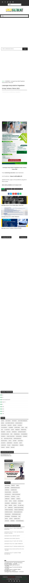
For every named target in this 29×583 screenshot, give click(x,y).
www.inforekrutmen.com (6, 455)
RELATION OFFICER (8, 438)
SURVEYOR (3, 445)
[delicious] (26, 1)
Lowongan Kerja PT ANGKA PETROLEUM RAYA (11, 228)
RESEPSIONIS (4, 440)
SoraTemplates (11, 577)
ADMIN (2, 420)
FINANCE (18, 498)
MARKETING (23, 429)
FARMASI (13, 498)
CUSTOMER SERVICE (10, 423)
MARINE (10, 505)
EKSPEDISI (7, 496)
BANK (17, 485)
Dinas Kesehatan (16, 494)
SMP (3, 411)
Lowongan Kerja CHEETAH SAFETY (12, 535)
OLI (5, 507)
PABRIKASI (10, 507)
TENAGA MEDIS (15, 445)
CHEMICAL (7, 489)
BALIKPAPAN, (5, 92)
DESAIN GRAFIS (19, 423)
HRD (26, 427)
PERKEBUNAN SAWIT (16, 514)
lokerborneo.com (23, 579)
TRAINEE (21, 445)
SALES (10, 440)
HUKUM (14, 500)
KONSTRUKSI (14, 503)
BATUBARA (7, 487)
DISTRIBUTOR (8, 494)
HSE (2, 429)
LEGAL (19, 503)
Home (3, 81)
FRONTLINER (17, 427)
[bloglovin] (16, 1)
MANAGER (18, 429)
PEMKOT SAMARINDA (19, 509)
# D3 (13, 189)
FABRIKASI (7, 498)
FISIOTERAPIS (4, 427)
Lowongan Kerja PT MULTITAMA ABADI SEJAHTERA (12, 205)
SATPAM (14, 440)
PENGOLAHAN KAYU (18, 512)
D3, (9, 92)
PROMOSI (3, 436)
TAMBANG (13, 520)
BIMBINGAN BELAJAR (15, 487)
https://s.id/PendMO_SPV (16, 176)
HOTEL (10, 500)
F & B (18, 496)
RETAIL (6, 518)
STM (3, 413)
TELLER (8, 445)
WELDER (12, 447)
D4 (2, 397)
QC (1, 438)
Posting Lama (23, 237)
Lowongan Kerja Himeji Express (12, 538)
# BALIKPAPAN (8, 189)
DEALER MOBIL (8, 492)
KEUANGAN (7, 503)
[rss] (21, 1)
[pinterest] (13, 2)
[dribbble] (18, 1)
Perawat (25, 436)
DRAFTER (9, 425)
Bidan (2, 423)
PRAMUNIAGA (16, 434)
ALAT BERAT (8, 420)
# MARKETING (18, 189)
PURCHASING (19, 436)
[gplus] (10, 2)
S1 (2, 404)
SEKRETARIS (9, 442)
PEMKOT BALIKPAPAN (18, 507)
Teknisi (3, 447)
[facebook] (5, 2)
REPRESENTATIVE (17, 438)
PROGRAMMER (24, 434)
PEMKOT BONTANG (9, 509)
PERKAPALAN (7, 514)
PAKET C (4, 402)
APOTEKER (14, 420)
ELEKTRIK (20, 425)
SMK (3, 409)
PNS (11, 434)
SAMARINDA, (17, 92)
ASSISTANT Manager (22, 420)
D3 (2, 395)
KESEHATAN (20, 500)
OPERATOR (14, 431)
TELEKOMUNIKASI (19, 520)
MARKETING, (12, 92)
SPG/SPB (16, 442)
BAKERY (13, 485)
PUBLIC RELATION (10, 436)
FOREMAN (11, 427)
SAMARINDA (7, 81)
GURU (22, 427)
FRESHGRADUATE (6, 399)
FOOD (6, 500)
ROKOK (11, 518)
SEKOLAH (7, 520)
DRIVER (14, 425)
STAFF (20, 442)
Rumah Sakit (17, 518)
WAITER (7, 447)
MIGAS (15, 505)
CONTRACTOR (14, 489)
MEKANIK (3, 431)
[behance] (24, 1)
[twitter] (8, 2)
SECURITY (3, 442)
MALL (6, 505)
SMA (3, 406)
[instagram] (2, 2)
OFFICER (8, 431)
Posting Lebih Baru (6, 237)
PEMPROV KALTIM (8, 512)
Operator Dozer (5, 434)
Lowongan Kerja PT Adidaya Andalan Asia (14, 546)
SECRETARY (20, 440)
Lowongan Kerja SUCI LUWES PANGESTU (10, 216)
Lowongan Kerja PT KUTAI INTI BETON (13, 541)
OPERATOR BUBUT (22, 431)
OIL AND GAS (20, 505)
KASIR (12, 429)
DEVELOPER (3, 425)
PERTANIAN (7, 516)
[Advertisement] (14, 33)
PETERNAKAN (14, 516)
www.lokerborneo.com (6, 454)
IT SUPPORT (7, 429)
